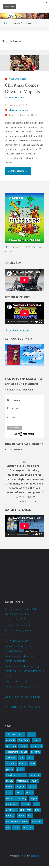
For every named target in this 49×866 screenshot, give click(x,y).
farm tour (10, 763)
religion (33, 798)
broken (31, 734)
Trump (21, 815)
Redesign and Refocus (17, 625)
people (32, 786)
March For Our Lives (16, 774)
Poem (9, 792)
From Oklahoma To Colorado (21, 681)
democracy (36, 745)
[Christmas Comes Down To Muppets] (24, 63)
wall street (37, 821)
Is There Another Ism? (17, 640)
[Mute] (36, 321)
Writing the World (17, 78)
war (8, 827)
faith (21, 757)
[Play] (8, 321)
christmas (13, 109)
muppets (24, 109)
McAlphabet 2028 (15, 619)
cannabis (10, 740)
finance (22, 763)
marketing (34, 774)
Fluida (23, 855)
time (37, 809)
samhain (26, 804)
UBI (30, 815)
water (16, 827)
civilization (11, 745)
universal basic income (17, 821)
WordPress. (34, 855)
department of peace (16, 751)
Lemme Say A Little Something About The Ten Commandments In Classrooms (24, 671)
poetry (19, 792)
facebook (10, 757)
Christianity (24, 740)
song (36, 804)
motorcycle (22, 780)
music (34, 780)
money (9, 780)
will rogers (28, 827)
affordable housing (15, 734)
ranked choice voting (16, 798)
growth (20, 769)
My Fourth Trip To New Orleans (22, 706)
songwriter (11, 809)
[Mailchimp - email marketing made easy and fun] (21, 434)
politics (29, 792)
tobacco (10, 815)
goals (32, 763)
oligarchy (20, 786)
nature (9, 786)
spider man (25, 809)
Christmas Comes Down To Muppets (22, 88)
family (30, 757)
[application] (24, 313)
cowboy (23, 745)
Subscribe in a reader (18, 330)
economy (35, 751)
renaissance (12, 804)
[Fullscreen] (40, 321)
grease (9, 769)
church (36, 740)
